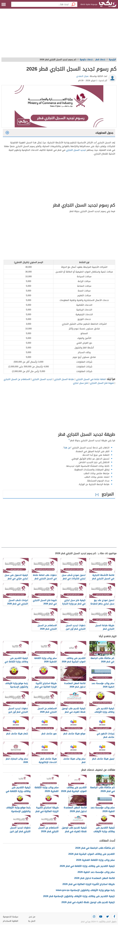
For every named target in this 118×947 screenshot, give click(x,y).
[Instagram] (94, 916)
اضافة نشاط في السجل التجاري (91, 379)
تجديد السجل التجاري (76, 150)
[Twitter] (107, 916)
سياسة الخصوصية (10, 917)
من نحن (32, 917)
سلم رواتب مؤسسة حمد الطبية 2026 (96, 872)
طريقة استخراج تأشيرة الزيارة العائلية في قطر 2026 (88, 884)
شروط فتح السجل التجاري (102, 383)
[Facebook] (114, 916)
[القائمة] (3, 4)
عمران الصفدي (82, 76)
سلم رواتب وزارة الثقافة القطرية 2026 (95, 860)
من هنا (67, 448)
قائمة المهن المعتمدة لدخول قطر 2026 (94, 878)
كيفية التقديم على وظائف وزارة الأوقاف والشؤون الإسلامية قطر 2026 (79, 896)
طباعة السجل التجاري (64, 379)
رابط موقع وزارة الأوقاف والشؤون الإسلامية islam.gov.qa (85, 890)
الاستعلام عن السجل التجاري (17, 379)
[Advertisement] (59, 34)
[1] (69, 439)
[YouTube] (100, 916)
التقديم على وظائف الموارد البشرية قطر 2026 (91, 854)
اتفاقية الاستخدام (10, 921)
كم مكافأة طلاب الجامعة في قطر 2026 (95, 848)
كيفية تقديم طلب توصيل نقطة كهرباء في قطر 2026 (88, 902)
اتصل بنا (31, 921)
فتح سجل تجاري (80, 383)
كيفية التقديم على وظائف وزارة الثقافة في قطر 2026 (87, 866)
